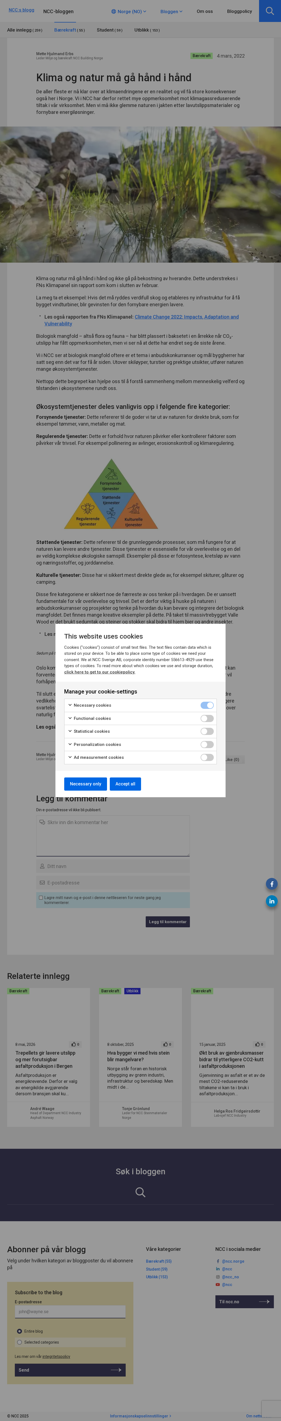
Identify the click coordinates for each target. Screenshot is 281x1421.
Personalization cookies (97, 744)
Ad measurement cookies (98, 757)
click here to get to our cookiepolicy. (99, 672)
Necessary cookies (92, 705)
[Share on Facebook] (272, 884)
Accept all (125, 784)
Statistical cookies (91, 731)
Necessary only (85, 784)
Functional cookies (92, 718)
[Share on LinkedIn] (272, 901)
